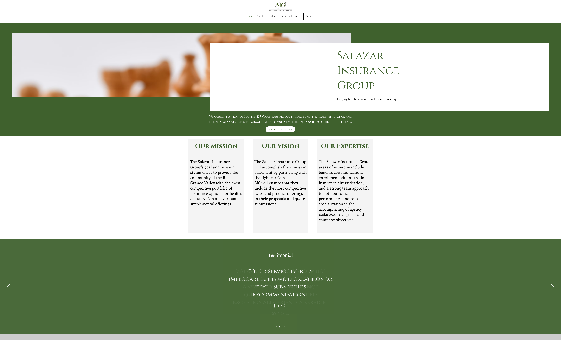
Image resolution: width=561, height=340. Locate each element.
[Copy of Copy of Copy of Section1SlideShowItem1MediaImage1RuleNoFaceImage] (284, 326)
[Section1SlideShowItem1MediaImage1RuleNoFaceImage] (276, 326)
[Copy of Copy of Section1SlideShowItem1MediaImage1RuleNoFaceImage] (282, 326)
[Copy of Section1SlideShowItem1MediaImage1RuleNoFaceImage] (279, 327)
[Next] (552, 287)
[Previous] (8, 287)
